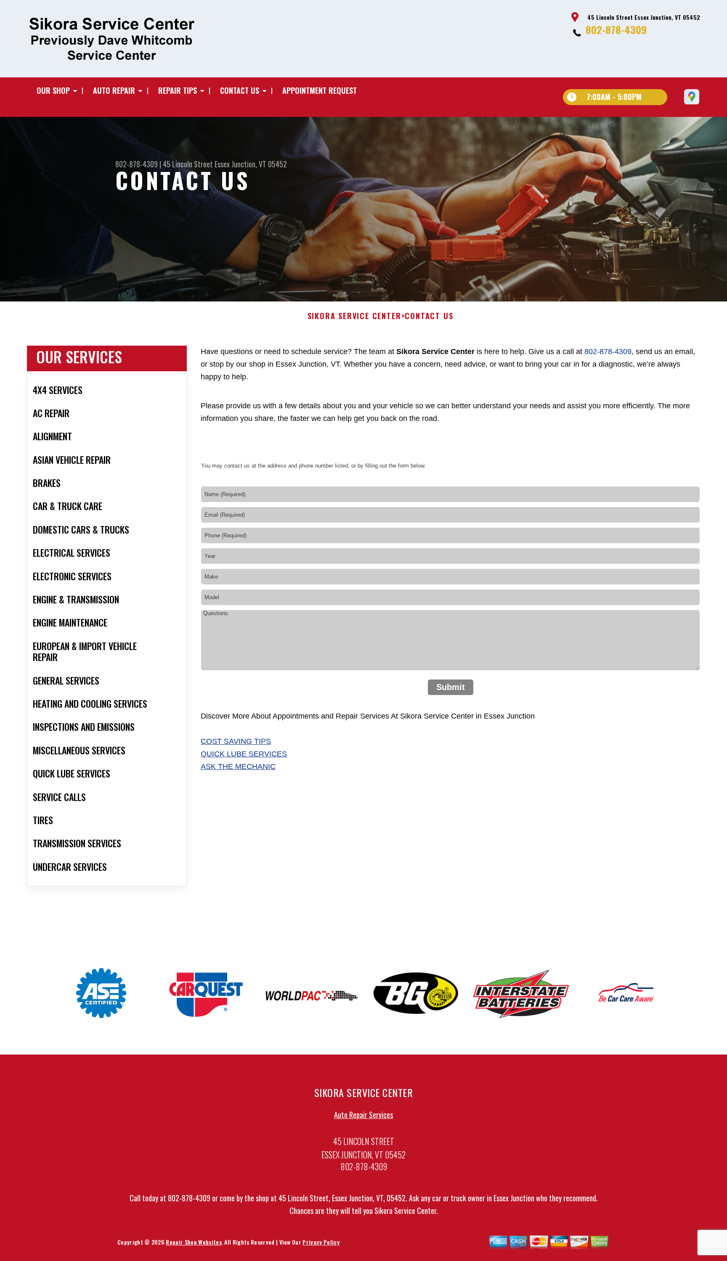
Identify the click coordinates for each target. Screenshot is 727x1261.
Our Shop (53, 90)
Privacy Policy (320, 1241)
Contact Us (239, 90)
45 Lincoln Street (188, 164)
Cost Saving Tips (236, 741)
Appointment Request (319, 90)
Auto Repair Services (363, 1114)
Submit (450, 687)
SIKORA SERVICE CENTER (354, 316)
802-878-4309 (616, 29)
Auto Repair (114, 90)
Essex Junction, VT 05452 (251, 164)
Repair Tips (177, 90)
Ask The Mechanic (238, 766)
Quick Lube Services (244, 754)
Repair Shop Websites (193, 1241)
